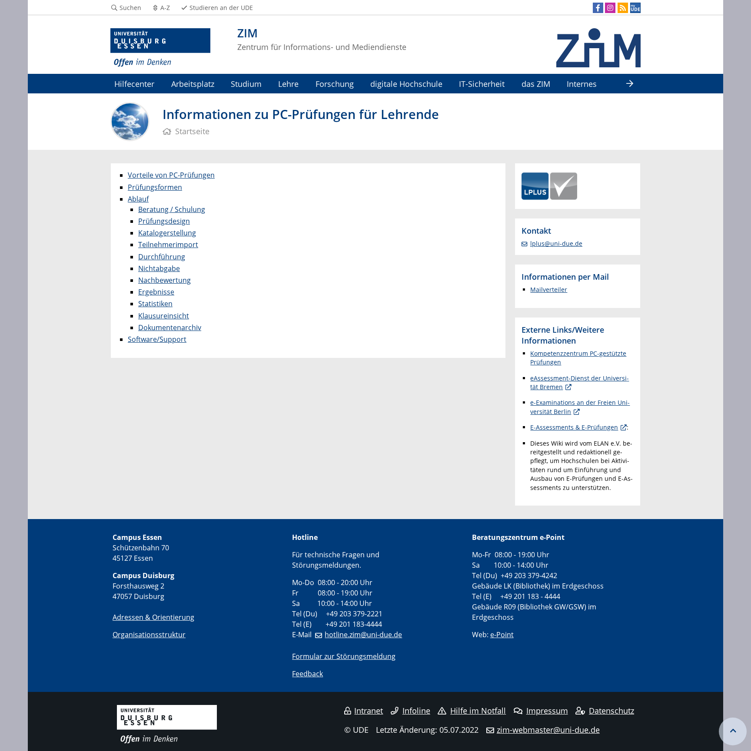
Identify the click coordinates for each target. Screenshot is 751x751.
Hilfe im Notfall (478, 710)
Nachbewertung (164, 280)
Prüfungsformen (155, 187)
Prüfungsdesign (164, 221)
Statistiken (155, 303)
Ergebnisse (156, 292)
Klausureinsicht (163, 316)
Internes (582, 83)
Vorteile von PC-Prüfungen (171, 175)
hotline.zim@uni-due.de (363, 634)
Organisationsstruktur (149, 634)
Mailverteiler (548, 289)
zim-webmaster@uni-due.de (548, 730)
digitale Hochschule (406, 83)
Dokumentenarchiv (169, 327)
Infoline (416, 710)
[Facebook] (598, 8)
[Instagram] (610, 8)
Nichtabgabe (159, 268)
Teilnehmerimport (168, 244)
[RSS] (623, 8)
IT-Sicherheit (482, 83)
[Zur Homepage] (160, 47)
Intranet (368, 710)
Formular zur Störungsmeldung (343, 656)
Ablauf (138, 199)
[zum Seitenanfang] (733, 731)
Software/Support (157, 339)
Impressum (547, 710)
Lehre (288, 83)
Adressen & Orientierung (153, 617)
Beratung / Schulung (171, 209)
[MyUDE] (635, 8)
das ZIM (536, 83)
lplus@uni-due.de (556, 243)
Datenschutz (611, 710)
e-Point (502, 634)
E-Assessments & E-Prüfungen (574, 427)
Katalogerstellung (167, 233)
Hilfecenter (134, 83)
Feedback (307, 673)
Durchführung (161, 256)
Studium (246, 83)
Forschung (335, 83)
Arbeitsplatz (192, 83)
